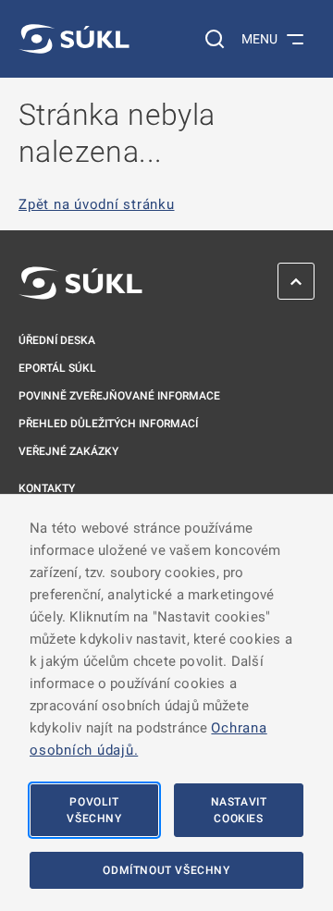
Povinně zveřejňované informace (119, 395)
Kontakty (46, 488)
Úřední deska (56, 340)
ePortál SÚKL (57, 368)
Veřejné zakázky (68, 451)
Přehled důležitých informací (108, 423)
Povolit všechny (94, 810)
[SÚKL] (74, 39)
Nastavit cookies (239, 810)
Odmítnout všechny (166, 870)
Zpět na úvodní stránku (96, 205)
